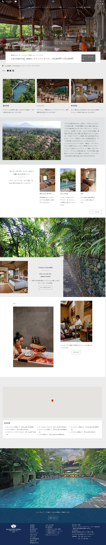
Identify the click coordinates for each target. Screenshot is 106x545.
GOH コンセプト (34, 533)
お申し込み (33, 536)
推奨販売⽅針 (33, 542)
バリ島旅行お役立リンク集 (53, 533)
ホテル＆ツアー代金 (24, 7)
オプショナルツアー (69, 7)
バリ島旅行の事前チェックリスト (54, 531)
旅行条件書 (33, 531)
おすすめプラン (36, 7)
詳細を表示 (76, 352)
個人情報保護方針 (34, 538)
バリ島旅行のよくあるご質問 (53, 529)
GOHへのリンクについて (52, 535)
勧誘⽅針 (32, 540)
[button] (52, 400)
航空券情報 (87, 7)
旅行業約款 (33, 529)
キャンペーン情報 (56, 7)
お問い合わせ (53, 518)
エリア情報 (79, 7)
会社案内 (32, 525)
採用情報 (32, 527)
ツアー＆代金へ (95, 212)
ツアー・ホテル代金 (88, 58)
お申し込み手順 (50, 525)
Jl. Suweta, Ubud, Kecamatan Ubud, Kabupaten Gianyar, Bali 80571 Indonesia (26, 50)
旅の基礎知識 (49, 527)
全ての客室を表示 (45, 287)
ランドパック (46, 7)
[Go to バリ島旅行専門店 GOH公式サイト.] (2, 65)
